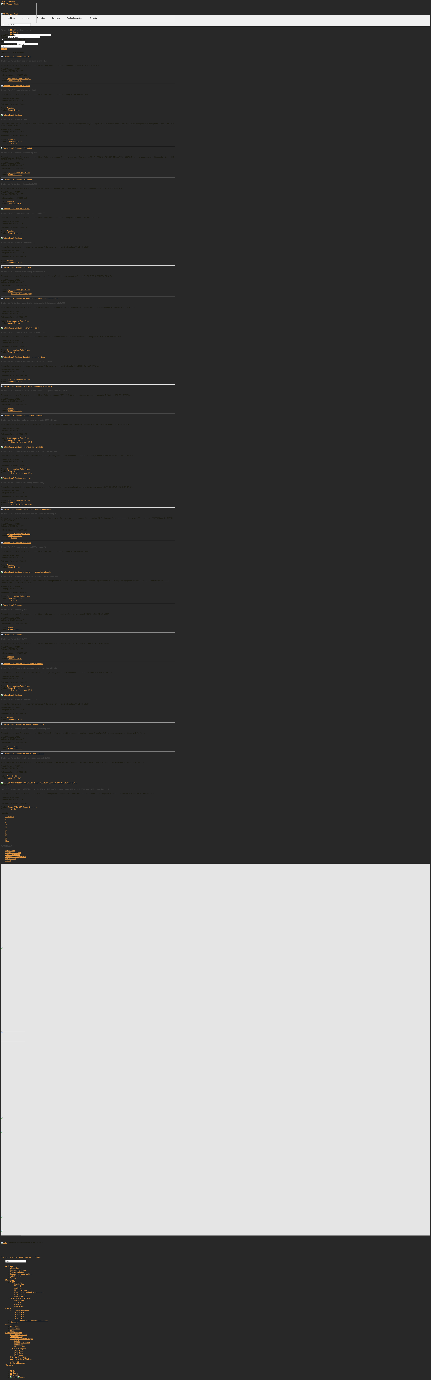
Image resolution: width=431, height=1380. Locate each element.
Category (4, 37)
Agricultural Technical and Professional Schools (29, 1321)
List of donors (10, 859)
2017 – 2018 (19, 1316)
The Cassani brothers (18, 1335)
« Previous (9, 817)
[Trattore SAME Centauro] (11, 115)
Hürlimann (18, 1345)
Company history (16, 1337)
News (12, 1331)
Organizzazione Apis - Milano (18, 173)
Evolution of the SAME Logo (21, 1359)
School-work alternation (19, 1310)
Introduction (10, 851)
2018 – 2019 (19, 1314)
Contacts (93, 18)
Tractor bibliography (18, 1363)
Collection (18, 1288)
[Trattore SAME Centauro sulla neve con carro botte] (22, 416)
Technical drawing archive (15, 857)
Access (8, 861)
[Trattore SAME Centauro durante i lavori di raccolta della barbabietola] (29, 299)
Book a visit (19, 1296)
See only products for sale (14, 39)
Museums (26, 18)
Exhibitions (14, 1327)
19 (6, 839)
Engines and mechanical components (29, 1292)
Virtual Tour (18, 1286)
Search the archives (13, 853)
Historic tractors (20, 1290)
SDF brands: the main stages (21, 1339)
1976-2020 (18, 1355)
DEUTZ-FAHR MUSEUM (20, 1298)
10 (6, 825)
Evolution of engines (18, 1349)
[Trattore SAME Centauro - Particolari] (16, 148)
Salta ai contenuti (8, 2)
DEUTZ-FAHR (20, 1347)
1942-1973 (18, 1353)
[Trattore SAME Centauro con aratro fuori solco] (20, 328)
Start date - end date (9, 44)
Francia (14, 143)
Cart (14, 1371)
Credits (38, 1257)
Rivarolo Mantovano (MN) (21, 294)
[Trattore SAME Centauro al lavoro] (15, 209)
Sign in (15, 32)
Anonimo (10, 108)
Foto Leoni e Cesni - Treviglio (19, 79)
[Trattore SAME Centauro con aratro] (16, 543)
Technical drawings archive (21, 1274)
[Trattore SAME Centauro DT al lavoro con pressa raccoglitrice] (26, 386)
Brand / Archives (7, 35)
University (14, 1323)
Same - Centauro (15, 81)
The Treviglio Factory (18, 1357)
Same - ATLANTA (15, 807)
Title (2, 42)
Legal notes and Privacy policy (21, 1257)
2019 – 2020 (19, 1312)
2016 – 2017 (19, 1318)
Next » (8, 841)
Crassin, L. (11, 139)
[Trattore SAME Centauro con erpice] (16, 56)
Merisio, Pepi (12, 747)
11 (6, 827)
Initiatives (56, 18)
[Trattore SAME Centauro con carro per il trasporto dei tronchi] (26, 509)
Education (41, 18)
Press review (15, 1361)
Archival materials (12, 855)
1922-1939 (18, 1351)
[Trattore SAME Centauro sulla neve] (16, 267)
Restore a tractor (20, 1294)
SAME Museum (16, 1282)
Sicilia (13, 809)
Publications (15, 1329)
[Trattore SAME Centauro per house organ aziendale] (22, 724)
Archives (11, 18)
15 (6, 835)
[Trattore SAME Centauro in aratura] (15, 86)
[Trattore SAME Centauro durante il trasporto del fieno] (23, 357)
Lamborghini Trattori (22, 1343)
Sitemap (4, 1257)
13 (6, 831)
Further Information (75, 18)
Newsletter (16, 1375)
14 (6, 833)
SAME (17, 1341)
